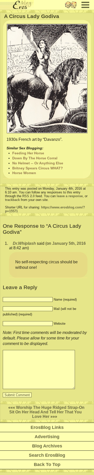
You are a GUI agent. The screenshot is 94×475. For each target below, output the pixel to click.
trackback (12, 200)
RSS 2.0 (28, 196)
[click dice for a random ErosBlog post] (72, 8)
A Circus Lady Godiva (31, 16)
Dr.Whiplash (24, 243)
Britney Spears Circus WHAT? (37, 168)
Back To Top (47, 464)
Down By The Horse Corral (34, 158)
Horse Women (24, 173)
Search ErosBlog (47, 455)
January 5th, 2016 (69, 243)
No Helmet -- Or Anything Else (37, 163)
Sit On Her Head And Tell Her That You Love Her (45, 414)
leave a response (70, 196)
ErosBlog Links (47, 427)
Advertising (47, 436)
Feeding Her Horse (28, 153)
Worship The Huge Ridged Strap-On (50, 407)
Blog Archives (47, 445)
